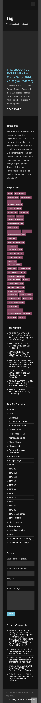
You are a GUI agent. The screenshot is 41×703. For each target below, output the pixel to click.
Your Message (13, 588)
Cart (11, 414)
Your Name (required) (17, 559)
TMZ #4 (12, 489)
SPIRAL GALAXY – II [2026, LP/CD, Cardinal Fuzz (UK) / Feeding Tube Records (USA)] (21, 336)
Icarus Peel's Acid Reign (16, 242)
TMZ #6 (12, 497)
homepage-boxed (17, 438)
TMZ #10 (13, 473)
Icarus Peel (12, 238)
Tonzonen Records (14, 313)
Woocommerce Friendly (20, 538)
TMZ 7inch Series (17, 514)
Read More (14, 109)
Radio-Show (14, 456)
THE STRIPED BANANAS (15, 310)
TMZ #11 (13, 477)
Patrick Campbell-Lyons (16, 276)
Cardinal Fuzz (25, 197)
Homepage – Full (17, 434)
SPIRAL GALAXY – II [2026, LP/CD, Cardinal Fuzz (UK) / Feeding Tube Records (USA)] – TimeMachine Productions (21, 634)
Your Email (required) (17, 568)
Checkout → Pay (19, 421)
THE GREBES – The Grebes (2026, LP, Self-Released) (20, 345)
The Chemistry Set (14, 298)
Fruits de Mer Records (15, 223)
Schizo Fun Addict (14, 279)
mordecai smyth (24, 268)
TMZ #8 (12, 506)
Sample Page (15, 460)
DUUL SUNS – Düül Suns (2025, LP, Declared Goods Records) (21, 668)
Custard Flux (12, 212)
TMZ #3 (12, 485)
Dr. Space (11, 216)
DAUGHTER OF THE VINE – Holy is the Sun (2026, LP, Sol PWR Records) (19, 374)
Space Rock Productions (16, 287)
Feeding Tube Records (15, 219)
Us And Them (12, 317)
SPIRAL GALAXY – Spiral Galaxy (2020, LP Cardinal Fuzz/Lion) (20, 643)
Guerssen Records (14, 231)
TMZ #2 (12, 481)
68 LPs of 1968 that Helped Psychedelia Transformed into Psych (21, 651)
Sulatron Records (26, 295)
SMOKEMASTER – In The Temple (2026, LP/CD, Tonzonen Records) (21, 383)
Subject (10, 578)
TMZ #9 (12, 510)
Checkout (13, 418)
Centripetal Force (14, 201)
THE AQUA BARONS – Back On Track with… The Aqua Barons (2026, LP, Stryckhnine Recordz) (21, 363)
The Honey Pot (27, 298)
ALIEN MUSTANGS (20, 193)
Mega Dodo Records (14, 265)
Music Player (15, 442)
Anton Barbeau (13, 197)
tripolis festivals (16, 522)
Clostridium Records (15, 204)
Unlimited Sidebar (17, 530)
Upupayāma (27, 313)
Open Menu (33, 4)
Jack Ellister (12, 246)
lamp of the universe (15, 249)
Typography (14, 526)
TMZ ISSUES (15, 518)
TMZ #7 (12, 501)
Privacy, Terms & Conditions (17, 451)
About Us (13, 409)
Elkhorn (20, 216)
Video (11, 534)
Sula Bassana (12, 295)
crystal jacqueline (14, 208)
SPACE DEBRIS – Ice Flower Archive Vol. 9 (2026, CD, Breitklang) (19, 354)
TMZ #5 (12, 493)
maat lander (12, 261)
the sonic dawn (13, 306)
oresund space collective (16, 272)
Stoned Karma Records (15, 291)
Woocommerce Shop (19, 542)
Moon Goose (12, 268)
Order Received (18, 425)
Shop (11, 464)
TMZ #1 (12, 469)
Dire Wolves (24, 212)
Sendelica (26, 279)
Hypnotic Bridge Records (16, 234)
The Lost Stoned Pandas (16, 302)
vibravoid (22, 317)
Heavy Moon (27, 231)
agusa (10, 193)
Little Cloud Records (15, 253)
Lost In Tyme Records (15, 257)
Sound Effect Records (15, 283)
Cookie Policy (15, 430)
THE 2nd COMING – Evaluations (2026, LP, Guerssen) (19, 391)
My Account (14, 446)
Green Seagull (13, 227)
